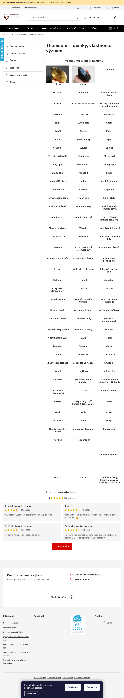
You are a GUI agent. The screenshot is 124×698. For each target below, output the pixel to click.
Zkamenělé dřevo (57, 181)
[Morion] (83, 74)
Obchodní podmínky (11, 8)
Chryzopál (109, 156)
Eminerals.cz (67, 678)
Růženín (57, 92)
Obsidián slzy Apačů (57, 329)
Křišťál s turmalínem (83, 103)
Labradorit (109, 354)
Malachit (83, 173)
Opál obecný (58, 189)
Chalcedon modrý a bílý (109, 237)
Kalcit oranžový (57, 206)
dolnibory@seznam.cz (88, 574)
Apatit (109, 123)
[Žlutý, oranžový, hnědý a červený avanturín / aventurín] (109, 467)
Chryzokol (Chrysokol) (57, 289)
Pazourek (58, 420)
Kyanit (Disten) (109, 390)
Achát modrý (83, 139)
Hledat (76, 17)
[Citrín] (57, 74)
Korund (58, 440)
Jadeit (109, 401)
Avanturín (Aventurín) (58, 391)
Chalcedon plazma (83, 258)
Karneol (57, 247)
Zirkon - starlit (57, 310)
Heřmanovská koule (58, 198)
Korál (109, 412)
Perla (83, 412)
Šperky (13, 61)
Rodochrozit (83, 440)
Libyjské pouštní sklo (109, 270)
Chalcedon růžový (109, 247)
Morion (83, 84)
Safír (83, 338)
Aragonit (57, 148)
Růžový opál (83, 164)
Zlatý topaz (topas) (57, 363)
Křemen (57, 114)
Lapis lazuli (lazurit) (109, 228)
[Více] (114, 28)
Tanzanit (83, 236)
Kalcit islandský (83, 217)
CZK (82, 8)
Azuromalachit (58, 236)
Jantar (57, 354)
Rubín (109, 338)
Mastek (58, 401)
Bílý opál (58, 164)
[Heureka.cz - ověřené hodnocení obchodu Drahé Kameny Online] (77, 624)
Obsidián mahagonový (109, 319)
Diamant (57, 346)
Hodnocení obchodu (62, 492)
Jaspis (83, 131)
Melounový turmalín (83, 429)
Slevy (12, 82)
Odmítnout (73, 687)
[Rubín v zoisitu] (109, 444)
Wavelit (83, 228)
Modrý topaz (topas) (83, 363)
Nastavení (31, 694)
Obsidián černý (57, 318)
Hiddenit (57, 280)
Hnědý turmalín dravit (57, 430)
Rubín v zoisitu (109, 454)
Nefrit (58, 412)
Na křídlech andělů (82, 678)
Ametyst (83, 92)
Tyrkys (57, 269)
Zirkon (109, 288)
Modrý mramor (109, 181)
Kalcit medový (83, 206)
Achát (57, 131)
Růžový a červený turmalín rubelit (109, 104)
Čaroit (83, 477)
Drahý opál (58, 173)
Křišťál (58, 103)
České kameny (17, 46)
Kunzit (83, 280)
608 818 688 (93, 17)
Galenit (83, 420)
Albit (83, 181)
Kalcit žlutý (109, 198)
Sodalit (58, 371)
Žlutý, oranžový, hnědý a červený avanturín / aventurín (109, 480)
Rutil (57, 123)
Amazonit (109, 363)
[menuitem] (14, 28)
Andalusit (83, 123)
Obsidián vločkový (109, 310)
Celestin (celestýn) (83, 269)
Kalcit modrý (58, 217)
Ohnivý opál (109, 164)
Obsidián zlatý (83, 318)
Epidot (109, 148)
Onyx (109, 346)
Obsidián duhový (83, 310)
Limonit (83, 189)
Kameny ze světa (18, 54)
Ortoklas (83, 114)
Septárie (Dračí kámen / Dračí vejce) (83, 402)
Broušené (14, 68)
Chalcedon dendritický (109, 259)
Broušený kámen (54, 678)
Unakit (57, 477)
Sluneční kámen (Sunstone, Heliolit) (109, 380)
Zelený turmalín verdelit (83, 300)
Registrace (114, 8)
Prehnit (109, 329)
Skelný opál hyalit (57, 156)
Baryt (58, 139)
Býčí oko (57, 379)
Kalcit (109, 131)
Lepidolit (109, 189)
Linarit (83, 288)
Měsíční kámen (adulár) (83, 380)
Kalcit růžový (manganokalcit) (109, 218)
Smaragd (83, 346)
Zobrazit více (62, 546)
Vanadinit (109, 280)
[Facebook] (71, 597)
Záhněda (109, 69)
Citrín (58, 84)
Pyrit (109, 139)
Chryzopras (109, 429)
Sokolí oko (109, 371)
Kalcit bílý (83, 198)
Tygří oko (83, 371)
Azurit (83, 148)
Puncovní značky (31, 8)
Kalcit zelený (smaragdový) (109, 207)
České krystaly (40, 678)
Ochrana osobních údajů (13, 632)
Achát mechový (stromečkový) (83, 248)
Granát (83, 390)
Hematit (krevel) (83, 329)
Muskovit (109, 114)
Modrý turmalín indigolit (109, 300)
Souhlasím (92, 687)
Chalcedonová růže (57, 258)
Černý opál (83, 156)
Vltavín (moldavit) (57, 338)
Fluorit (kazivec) (58, 228)
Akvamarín (83, 354)
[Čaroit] (83, 467)
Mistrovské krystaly (19, 75)
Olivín (109, 173)
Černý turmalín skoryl (109, 93)
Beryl (109, 420)
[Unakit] (57, 467)
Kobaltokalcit (57, 299)
